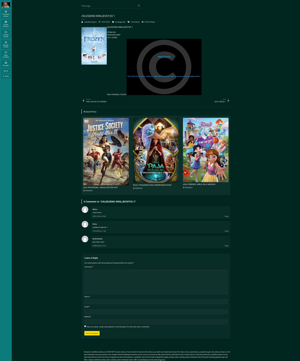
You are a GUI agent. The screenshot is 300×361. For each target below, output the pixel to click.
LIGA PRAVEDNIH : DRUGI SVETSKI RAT (100, 187)
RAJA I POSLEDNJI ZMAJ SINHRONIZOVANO (152, 185)
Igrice (6, 71)
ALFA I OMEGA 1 (220, 100)
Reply (227, 216)
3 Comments (135, 22)
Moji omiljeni (6, 56)
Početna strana (6, 15)
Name (87, 296)
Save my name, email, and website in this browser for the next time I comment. (118, 326)
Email (87, 306)
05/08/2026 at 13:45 (99, 246)
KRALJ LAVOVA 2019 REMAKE (96, 100)
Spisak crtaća (6, 46)
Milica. (95, 209)
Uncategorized (120, 22)
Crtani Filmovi (6, 26)
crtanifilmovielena (90, 22)
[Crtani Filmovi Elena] (6, 4)
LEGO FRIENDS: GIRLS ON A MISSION (199, 184)
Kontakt (6, 65)
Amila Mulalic (98, 238)
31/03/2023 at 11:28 (99, 231)
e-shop (6, 76)
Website (87, 316)
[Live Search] (139, 5)
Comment (88, 266)
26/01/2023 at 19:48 (99, 216)
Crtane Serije (6, 36)
